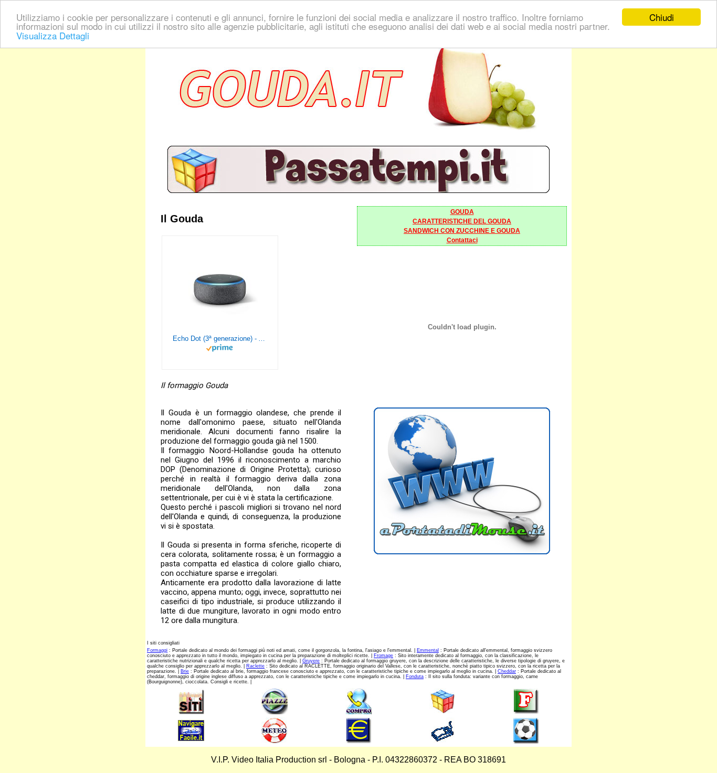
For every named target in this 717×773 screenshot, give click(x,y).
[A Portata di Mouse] (462, 551)
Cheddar (507, 671)
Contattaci (462, 240)
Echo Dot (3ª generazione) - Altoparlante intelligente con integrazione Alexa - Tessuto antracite (220, 338)
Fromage (383, 655)
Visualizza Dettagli (52, 35)
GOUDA (462, 212)
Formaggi (157, 650)
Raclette (255, 666)
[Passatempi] (358, 190)
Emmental (428, 650)
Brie (185, 671)
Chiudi (661, 17)
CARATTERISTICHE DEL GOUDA (462, 221)
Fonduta (415, 676)
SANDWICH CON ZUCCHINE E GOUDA (462, 230)
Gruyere (311, 660)
